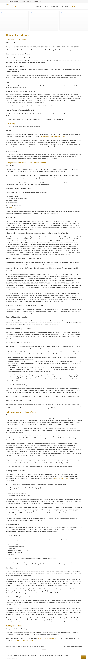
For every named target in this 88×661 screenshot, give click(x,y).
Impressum (67, 646)
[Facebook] (80, 1)
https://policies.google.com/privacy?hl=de (22, 640)
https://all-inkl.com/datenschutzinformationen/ (53, 136)
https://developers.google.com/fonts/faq (48, 638)
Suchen (80, 6)
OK (83, 657)
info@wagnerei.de (15, 208)
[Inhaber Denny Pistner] (44, 20)
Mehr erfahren (75, 657)
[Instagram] (77, 1)
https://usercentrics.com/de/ (62, 478)
